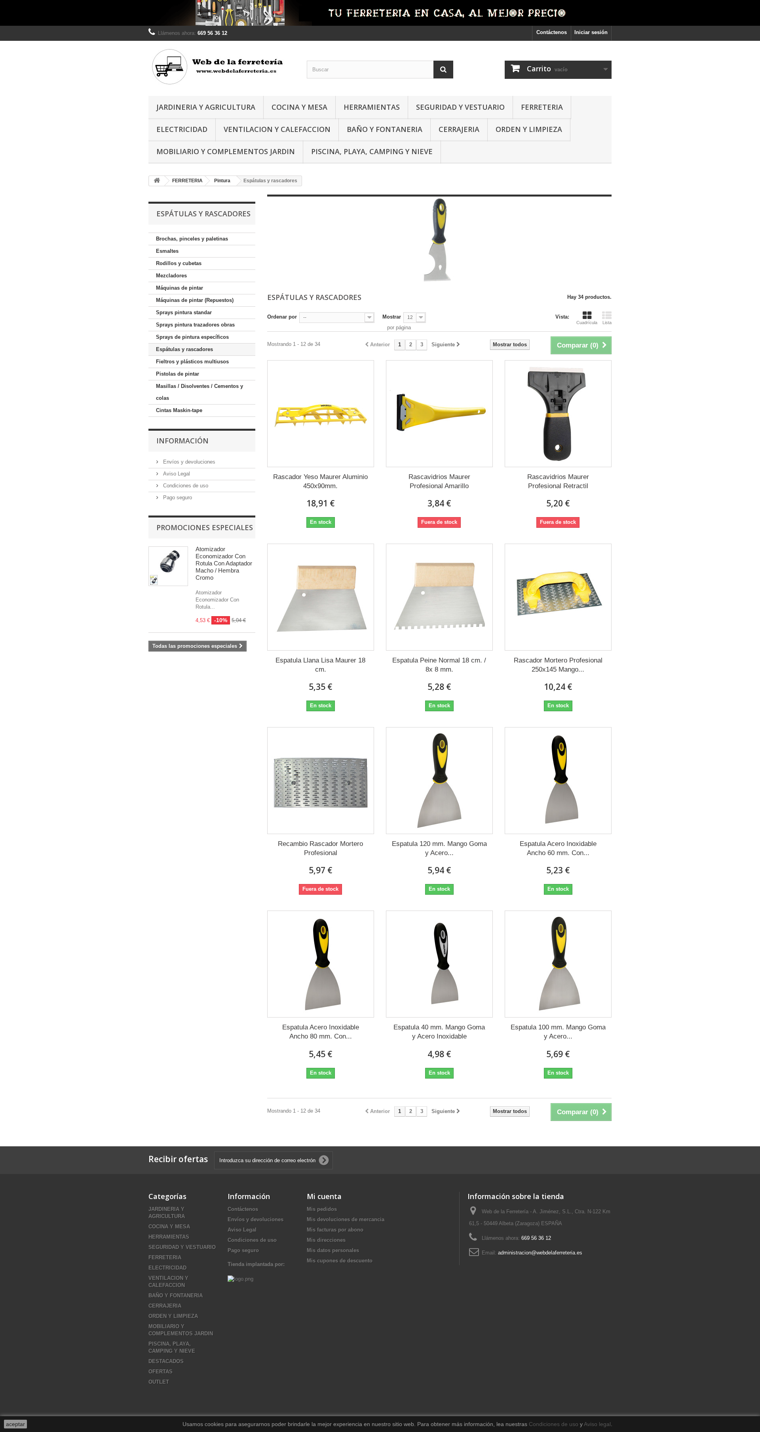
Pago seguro (177, 497)
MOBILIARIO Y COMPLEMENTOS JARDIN (225, 151)
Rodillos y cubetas (178, 263)
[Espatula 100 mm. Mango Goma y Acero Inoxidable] (558, 964)
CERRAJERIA (459, 129)
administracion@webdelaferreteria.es (540, 1253)
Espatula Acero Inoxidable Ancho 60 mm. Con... (558, 848)
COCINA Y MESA (299, 107)
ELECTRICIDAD (181, 129)
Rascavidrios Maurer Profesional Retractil (558, 481)
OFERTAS (160, 1372)
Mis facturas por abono (335, 1230)
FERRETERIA (542, 107)
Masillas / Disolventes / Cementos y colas (199, 392)
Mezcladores (171, 276)
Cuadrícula (586, 322)
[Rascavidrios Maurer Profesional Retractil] (558, 413)
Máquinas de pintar (179, 288)
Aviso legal (597, 1424)
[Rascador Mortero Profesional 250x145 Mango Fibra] (558, 597)
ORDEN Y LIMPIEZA (529, 129)
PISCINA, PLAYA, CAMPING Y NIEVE (372, 151)
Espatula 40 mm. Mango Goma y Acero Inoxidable (439, 1031)
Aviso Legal (176, 474)
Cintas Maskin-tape (179, 410)
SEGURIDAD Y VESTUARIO (460, 107)
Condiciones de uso (185, 486)
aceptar (15, 1424)
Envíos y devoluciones (188, 462)
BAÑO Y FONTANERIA (384, 129)
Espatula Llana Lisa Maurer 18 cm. (320, 665)
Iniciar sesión (591, 32)
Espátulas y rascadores (184, 349)
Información (182, 440)
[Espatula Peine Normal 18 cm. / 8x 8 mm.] (439, 597)
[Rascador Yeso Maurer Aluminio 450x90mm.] (320, 413)
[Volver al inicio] (156, 181)
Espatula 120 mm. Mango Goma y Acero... (439, 848)
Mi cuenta (324, 1196)
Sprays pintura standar (184, 312)
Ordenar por (282, 317)
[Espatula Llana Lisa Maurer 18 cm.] (320, 597)
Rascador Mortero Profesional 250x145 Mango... (558, 665)
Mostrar (391, 317)
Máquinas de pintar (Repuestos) (195, 300)
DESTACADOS (166, 1361)
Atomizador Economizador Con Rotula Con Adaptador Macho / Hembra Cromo (224, 563)
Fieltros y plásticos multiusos (192, 362)
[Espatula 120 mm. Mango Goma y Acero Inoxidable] (439, 780)
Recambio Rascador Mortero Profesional (320, 848)
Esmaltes (167, 251)
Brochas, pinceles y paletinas (192, 239)
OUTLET (158, 1382)
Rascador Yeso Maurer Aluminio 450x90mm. (320, 481)
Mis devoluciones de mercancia (345, 1219)
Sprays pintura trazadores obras (195, 325)
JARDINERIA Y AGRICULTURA (205, 107)
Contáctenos (551, 32)
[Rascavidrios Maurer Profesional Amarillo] (439, 413)
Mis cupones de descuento (339, 1261)
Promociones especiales (204, 527)
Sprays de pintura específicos (192, 337)
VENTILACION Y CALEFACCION (277, 129)
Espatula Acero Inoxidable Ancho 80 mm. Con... (320, 1031)
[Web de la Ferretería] (221, 66)
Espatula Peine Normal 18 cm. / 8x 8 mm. (439, 665)
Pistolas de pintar (177, 374)
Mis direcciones (326, 1240)
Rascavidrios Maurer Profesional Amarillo (439, 481)
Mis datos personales (333, 1250)
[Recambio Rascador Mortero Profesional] (320, 780)
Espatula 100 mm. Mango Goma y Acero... (558, 1031)
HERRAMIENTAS (372, 107)
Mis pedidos (322, 1209)
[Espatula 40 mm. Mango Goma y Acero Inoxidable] (439, 964)
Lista (607, 322)
